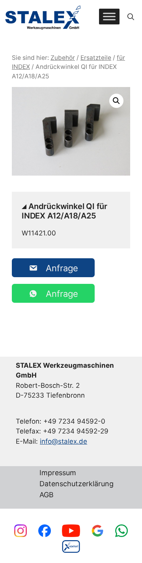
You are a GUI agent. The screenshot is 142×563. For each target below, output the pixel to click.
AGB (46, 495)
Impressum (57, 473)
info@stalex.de (63, 441)
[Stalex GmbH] (43, 16)
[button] (131, 16)
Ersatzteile (95, 57)
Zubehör (62, 57)
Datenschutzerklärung (76, 484)
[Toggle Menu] (109, 16)
